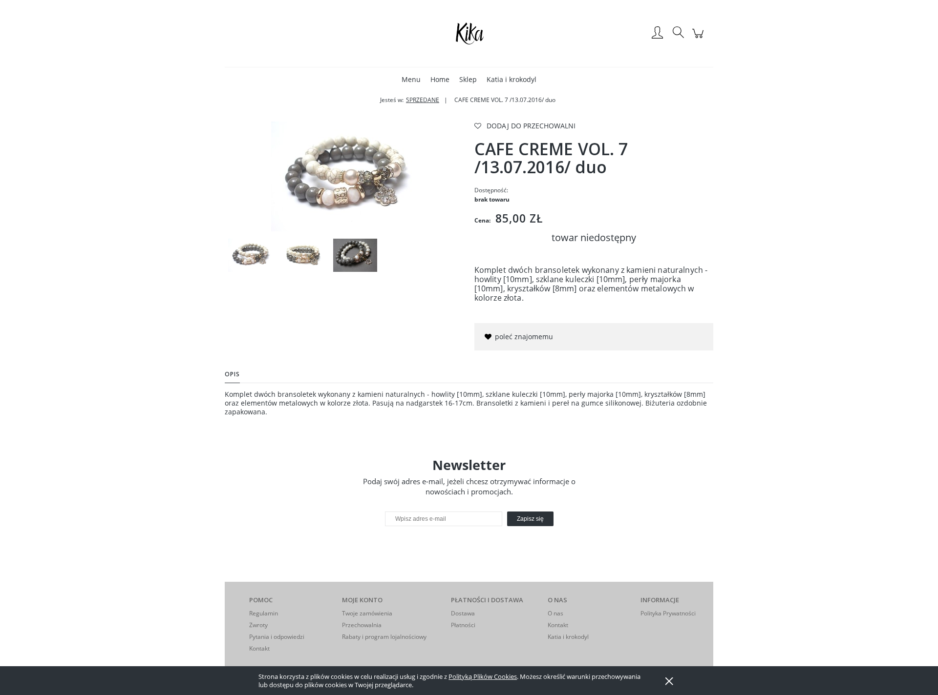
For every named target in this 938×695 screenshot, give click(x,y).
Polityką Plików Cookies (482, 676)
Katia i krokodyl (568, 637)
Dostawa (463, 613)
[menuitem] (411, 79)
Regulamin (263, 613)
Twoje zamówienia (367, 613)
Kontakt (259, 648)
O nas (555, 613)
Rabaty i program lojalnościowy (384, 637)
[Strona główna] (469, 33)
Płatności (463, 625)
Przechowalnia (362, 625)
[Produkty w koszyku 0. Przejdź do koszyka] (699, 38)
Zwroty (258, 625)
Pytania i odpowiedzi (276, 637)
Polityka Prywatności (668, 613)
